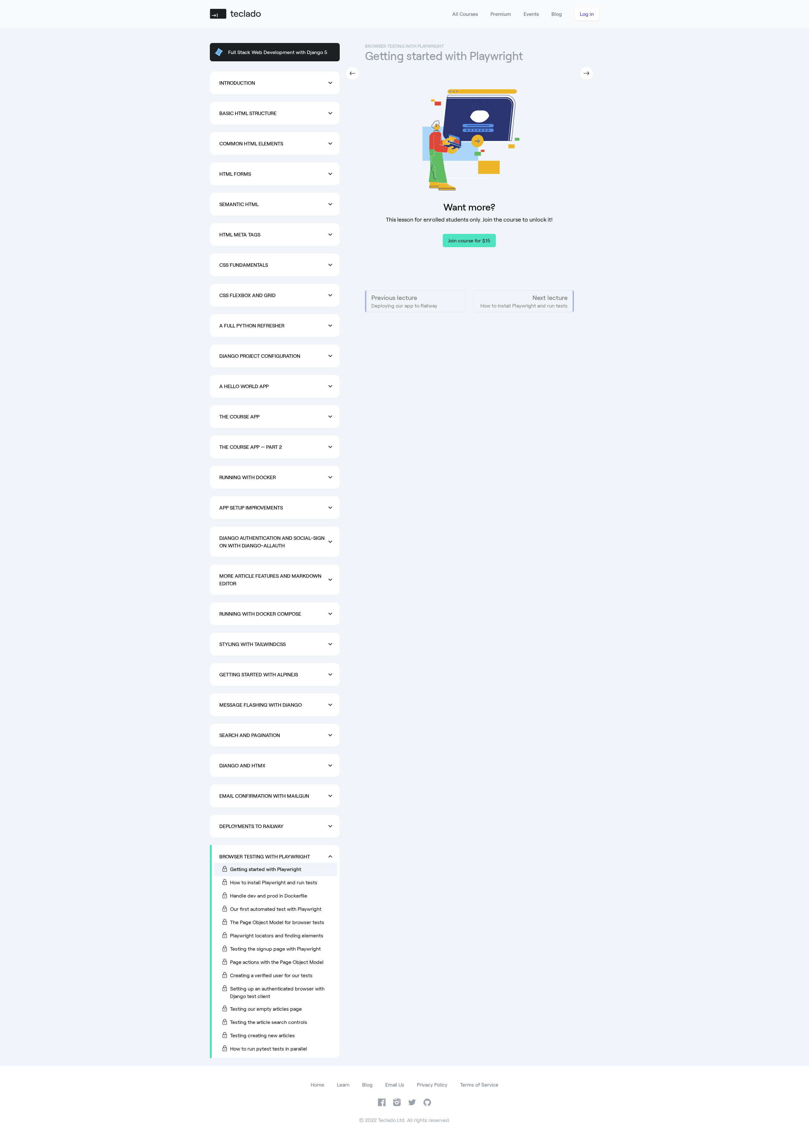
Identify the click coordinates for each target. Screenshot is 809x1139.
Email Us (394, 1084)
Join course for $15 (469, 240)
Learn (343, 1084)
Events (531, 14)
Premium (500, 14)
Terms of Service (479, 1084)
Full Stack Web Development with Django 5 (277, 52)
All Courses (465, 14)
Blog (556, 14)
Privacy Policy (432, 1084)
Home (317, 1084)
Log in (587, 14)
